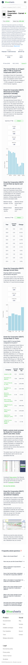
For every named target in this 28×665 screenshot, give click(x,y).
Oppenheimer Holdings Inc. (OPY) (8, 416)
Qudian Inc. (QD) (7, 374)
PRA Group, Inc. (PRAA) (7, 410)
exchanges (11, 482)
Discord (21, 631)
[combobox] (14, 7)
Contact (21, 634)
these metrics (13, 477)
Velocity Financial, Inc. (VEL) (8, 383)
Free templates (7, 631)
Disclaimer (5, 659)
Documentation (7, 620)
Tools (4, 634)
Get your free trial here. (9, 486)
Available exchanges (8, 627)
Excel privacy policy (8, 649)
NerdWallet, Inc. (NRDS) (7, 388)
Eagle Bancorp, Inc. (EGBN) (8, 405)
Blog (20, 620)
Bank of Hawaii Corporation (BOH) (8, 400)
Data (4, 624)
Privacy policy (6, 652)
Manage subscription (8, 638)
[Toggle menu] (25, 2)
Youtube (21, 624)
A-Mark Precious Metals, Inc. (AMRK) (8, 422)
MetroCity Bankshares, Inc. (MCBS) (8, 395)
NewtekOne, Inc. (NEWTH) (7, 378)
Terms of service (7, 655)
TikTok (20, 627)
